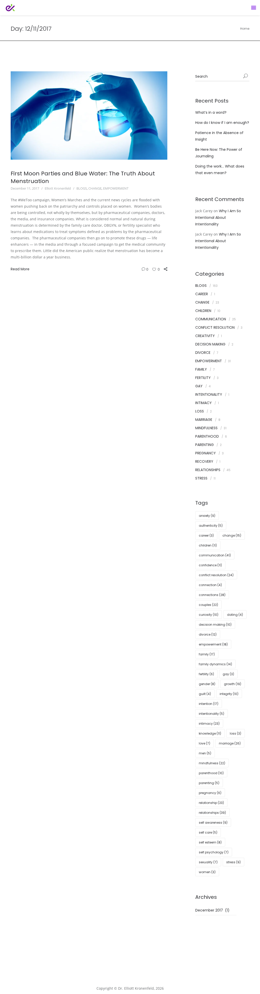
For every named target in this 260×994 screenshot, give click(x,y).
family (207, 654)
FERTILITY (203, 377)
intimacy (209, 723)
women (207, 872)
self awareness (213, 822)
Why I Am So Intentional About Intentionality (218, 217)
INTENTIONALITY (208, 394)
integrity (229, 694)
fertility (206, 674)
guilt (205, 694)
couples (208, 605)
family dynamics (215, 664)
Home (244, 28)
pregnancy (210, 793)
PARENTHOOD (207, 436)
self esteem (210, 842)
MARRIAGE (203, 419)
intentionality (211, 713)
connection (210, 585)
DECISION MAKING (210, 344)
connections (212, 595)
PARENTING (204, 444)
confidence (210, 565)
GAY (199, 386)
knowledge (210, 733)
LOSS (199, 411)
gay (228, 674)
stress (233, 862)
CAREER (201, 293)
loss (235, 733)
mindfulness (212, 763)
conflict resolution (216, 575)
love (204, 743)
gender (207, 684)
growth (232, 684)
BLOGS (81, 188)
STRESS (201, 478)
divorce (208, 634)
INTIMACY (203, 402)
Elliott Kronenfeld (58, 188)
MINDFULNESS (206, 427)
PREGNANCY (205, 453)
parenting (209, 783)
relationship (211, 803)
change (231, 535)
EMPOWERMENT (115, 188)
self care (208, 832)
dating (235, 614)
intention (208, 704)
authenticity (211, 525)
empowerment (213, 644)
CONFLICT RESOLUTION (215, 327)
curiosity (208, 614)
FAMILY (201, 369)
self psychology (214, 852)
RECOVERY (204, 461)
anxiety (207, 515)
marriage (230, 743)
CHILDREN (203, 310)
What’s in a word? (210, 112)
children (208, 545)
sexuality (208, 862)
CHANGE (95, 188)
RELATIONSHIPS (207, 469)
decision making (215, 624)
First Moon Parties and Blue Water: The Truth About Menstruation (83, 177)
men (205, 753)
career (206, 535)
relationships (212, 812)
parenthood (211, 773)
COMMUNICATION (210, 319)
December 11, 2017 (25, 188)
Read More (20, 269)
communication (215, 555)
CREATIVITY (205, 335)
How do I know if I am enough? (222, 122)
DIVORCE (202, 352)
